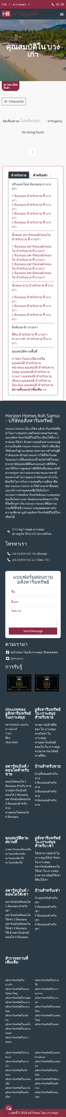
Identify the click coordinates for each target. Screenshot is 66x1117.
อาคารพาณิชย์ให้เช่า (48, 875)
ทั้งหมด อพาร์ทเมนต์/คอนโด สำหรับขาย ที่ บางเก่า (31, 237)
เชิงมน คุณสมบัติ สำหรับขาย (31, 380)
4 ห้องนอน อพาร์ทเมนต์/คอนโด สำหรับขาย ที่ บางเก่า (31, 275)
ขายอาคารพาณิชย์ (46, 751)
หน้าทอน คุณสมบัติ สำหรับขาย (33, 367)
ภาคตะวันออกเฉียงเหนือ (18, 849)
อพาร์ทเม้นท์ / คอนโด (16, 724)
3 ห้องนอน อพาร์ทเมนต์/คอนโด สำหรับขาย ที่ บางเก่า (31, 266)
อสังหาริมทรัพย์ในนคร (47, 1024)
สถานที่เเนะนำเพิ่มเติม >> (29, 389)
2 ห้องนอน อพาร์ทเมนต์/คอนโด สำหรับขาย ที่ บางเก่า (31, 257)
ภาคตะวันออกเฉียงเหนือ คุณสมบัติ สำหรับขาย (28, 360)
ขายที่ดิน (40, 755)
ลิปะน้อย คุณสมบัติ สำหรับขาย (32, 385)
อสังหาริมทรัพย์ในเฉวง (17, 1002)
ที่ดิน (7, 737)
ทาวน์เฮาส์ (11, 729)
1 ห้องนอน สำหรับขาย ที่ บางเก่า (31, 198)
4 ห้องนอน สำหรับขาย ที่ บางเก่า (31, 224)
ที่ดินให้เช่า (41, 879)
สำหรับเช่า (40, 175)
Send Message (33, 631)
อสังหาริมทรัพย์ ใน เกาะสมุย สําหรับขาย (48, 713)
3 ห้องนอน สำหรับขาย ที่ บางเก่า (31, 215)
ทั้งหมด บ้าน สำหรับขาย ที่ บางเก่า (32, 287)
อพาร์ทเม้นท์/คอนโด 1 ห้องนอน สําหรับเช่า (17, 906)
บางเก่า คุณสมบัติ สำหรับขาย (32, 376)
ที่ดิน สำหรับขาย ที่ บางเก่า (30, 334)
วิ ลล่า (8, 733)
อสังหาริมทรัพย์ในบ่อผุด (17, 997)
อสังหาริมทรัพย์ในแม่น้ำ (18, 1024)
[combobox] (33, 121)
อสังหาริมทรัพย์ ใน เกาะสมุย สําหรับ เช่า (48, 842)
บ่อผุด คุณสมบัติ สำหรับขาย (31, 371)
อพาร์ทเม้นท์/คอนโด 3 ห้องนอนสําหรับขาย (17, 803)
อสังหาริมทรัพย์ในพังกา (47, 1079)
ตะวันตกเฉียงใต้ (14, 862)
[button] (62, 14)
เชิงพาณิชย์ (11, 742)
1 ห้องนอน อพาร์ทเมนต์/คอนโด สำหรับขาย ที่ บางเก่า (31, 248)
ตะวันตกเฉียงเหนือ (15, 853)
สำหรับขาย (18, 175)
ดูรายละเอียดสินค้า (11, 86)
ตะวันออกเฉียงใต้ (14, 858)
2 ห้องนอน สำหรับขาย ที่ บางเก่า (31, 206)
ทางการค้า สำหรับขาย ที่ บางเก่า (31, 341)
